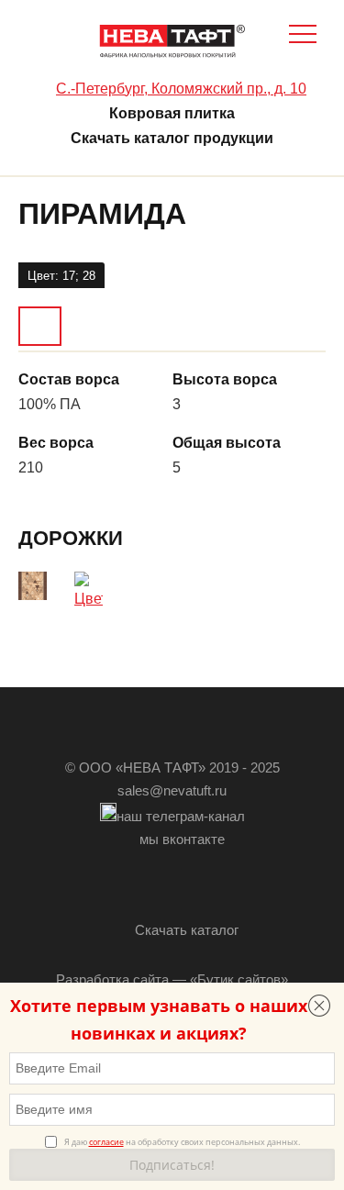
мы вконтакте (182, 839)
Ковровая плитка (172, 113)
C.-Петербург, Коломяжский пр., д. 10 (181, 88)
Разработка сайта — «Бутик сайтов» (172, 979)
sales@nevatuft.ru (172, 790)
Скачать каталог (187, 930)
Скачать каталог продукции (172, 138)
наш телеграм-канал (181, 816)
